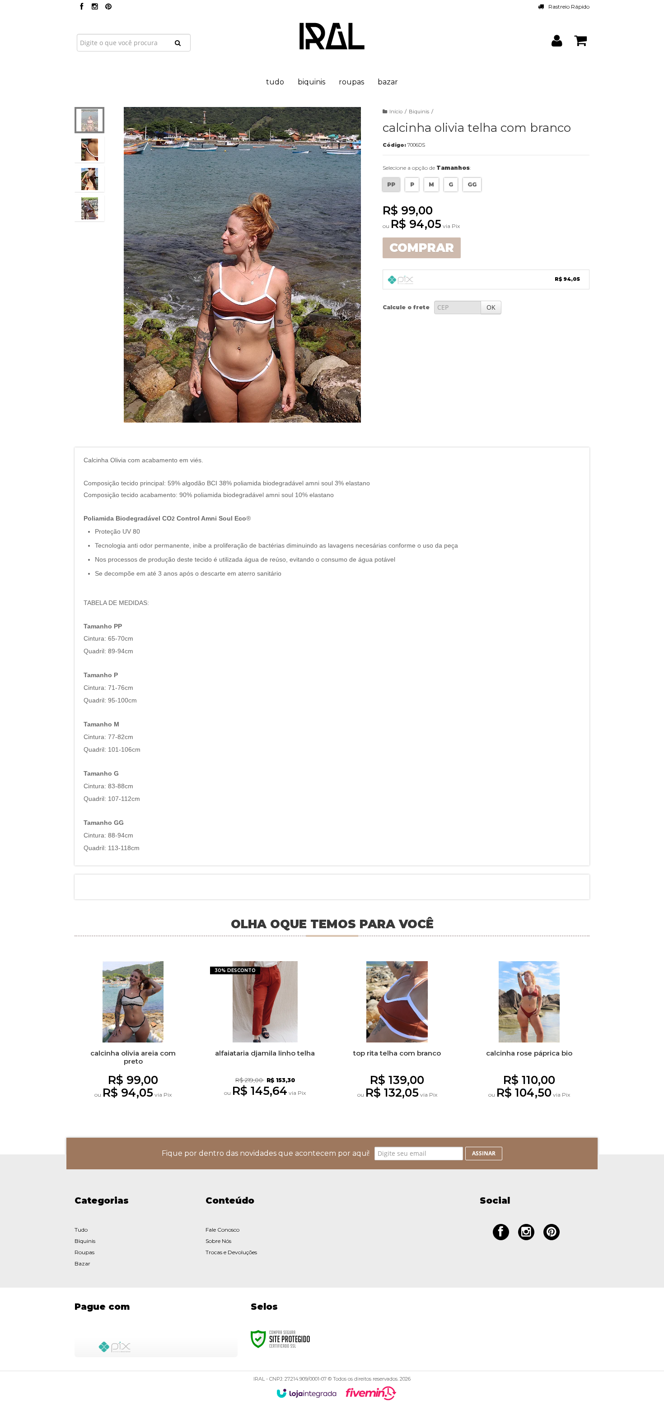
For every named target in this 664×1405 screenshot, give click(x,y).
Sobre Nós (218, 1241)
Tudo (81, 1229)
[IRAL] (331, 36)
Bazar (82, 1263)
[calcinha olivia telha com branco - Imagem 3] (89, 179)
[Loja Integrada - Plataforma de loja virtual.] (306, 1393)
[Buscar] (177, 43)
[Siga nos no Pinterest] (108, 7)
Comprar (421, 248)
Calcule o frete (406, 307)
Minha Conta (557, 42)
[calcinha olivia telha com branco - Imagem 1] (89, 120)
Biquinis (419, 111)
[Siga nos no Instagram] (95, 7)
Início (395, 111)
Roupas (84, 1252)
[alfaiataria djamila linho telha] (265, 1037)
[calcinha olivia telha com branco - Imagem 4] (89, 208)
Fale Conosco (222, 1229)
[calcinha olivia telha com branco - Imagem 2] (89, 149)
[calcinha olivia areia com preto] (133, 1038)
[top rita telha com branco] (397, 1038)
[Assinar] (483, 1153)
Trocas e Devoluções (231, 1252)
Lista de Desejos (104, 434)
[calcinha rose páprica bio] (529, 1038)
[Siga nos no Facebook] (81, 7)
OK (491, 307)
